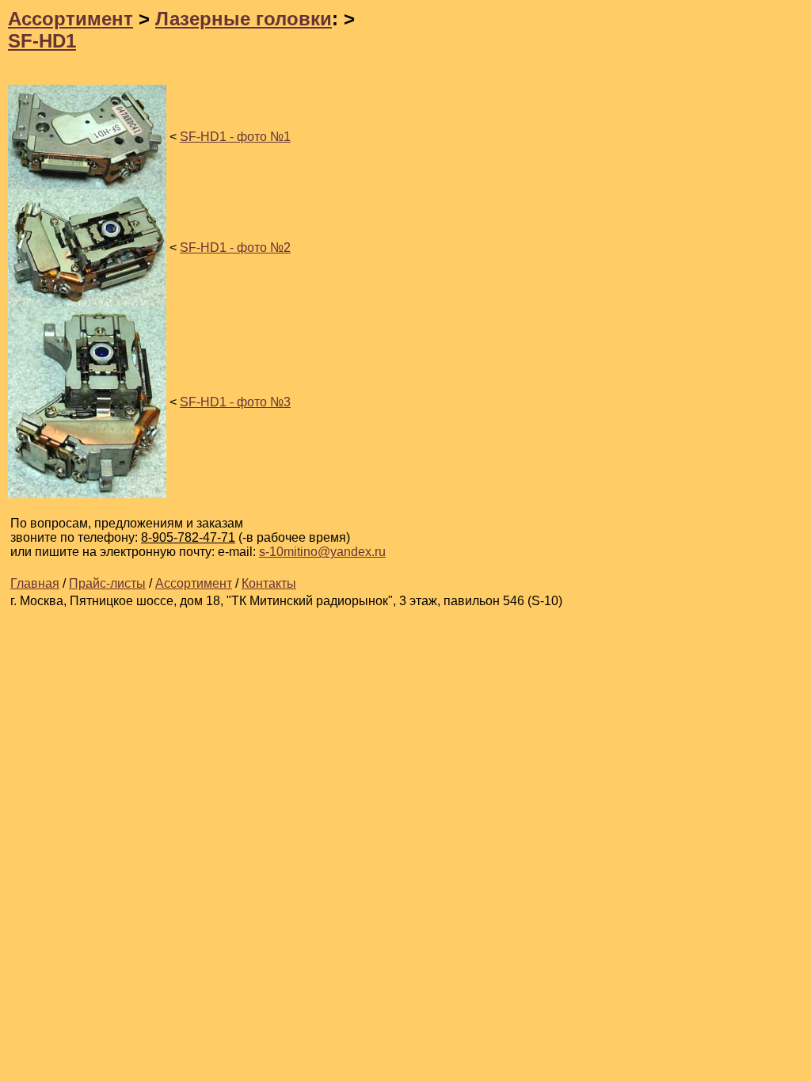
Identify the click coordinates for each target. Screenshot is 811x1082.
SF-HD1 (42, 40)
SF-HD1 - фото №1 (235, 136)
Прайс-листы (107, 583)
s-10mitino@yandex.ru (322, 551)
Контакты (269, 583)
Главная (34, 583)
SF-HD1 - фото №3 (235, 402)
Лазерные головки (243, 18)
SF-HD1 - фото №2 (235, 247)
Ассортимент (70, 18)
